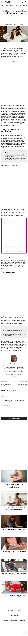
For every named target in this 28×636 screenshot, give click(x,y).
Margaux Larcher (8, 24)
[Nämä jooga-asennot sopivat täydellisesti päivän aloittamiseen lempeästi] (14, 499)
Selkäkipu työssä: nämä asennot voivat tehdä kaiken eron (14, 574)
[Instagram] (23, 2)
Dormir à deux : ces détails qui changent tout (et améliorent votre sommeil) (21, 384)
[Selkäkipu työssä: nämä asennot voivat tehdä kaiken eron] (14, 565)
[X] (14, 19)
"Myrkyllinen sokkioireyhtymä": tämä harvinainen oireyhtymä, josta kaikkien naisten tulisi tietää (14, 485)
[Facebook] (20, 2)
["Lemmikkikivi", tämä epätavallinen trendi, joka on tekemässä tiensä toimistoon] (14, 543)
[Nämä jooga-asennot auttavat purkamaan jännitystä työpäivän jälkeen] (14, 587)
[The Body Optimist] (6, 2)
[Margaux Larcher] (14, 358)
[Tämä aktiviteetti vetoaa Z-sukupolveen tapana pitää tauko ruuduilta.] (14, 521)
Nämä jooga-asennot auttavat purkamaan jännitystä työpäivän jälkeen (14, 596)
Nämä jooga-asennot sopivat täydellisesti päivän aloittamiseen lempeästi (14, 508)
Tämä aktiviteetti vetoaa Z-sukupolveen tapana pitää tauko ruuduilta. (14, 530)
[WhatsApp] (17, 19)
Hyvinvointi (14, 15)
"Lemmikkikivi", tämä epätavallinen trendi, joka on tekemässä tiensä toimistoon (14, 552)
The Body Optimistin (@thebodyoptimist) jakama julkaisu (15, 251)
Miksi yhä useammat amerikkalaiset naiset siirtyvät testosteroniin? (6, 384)
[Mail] (14, 376)
